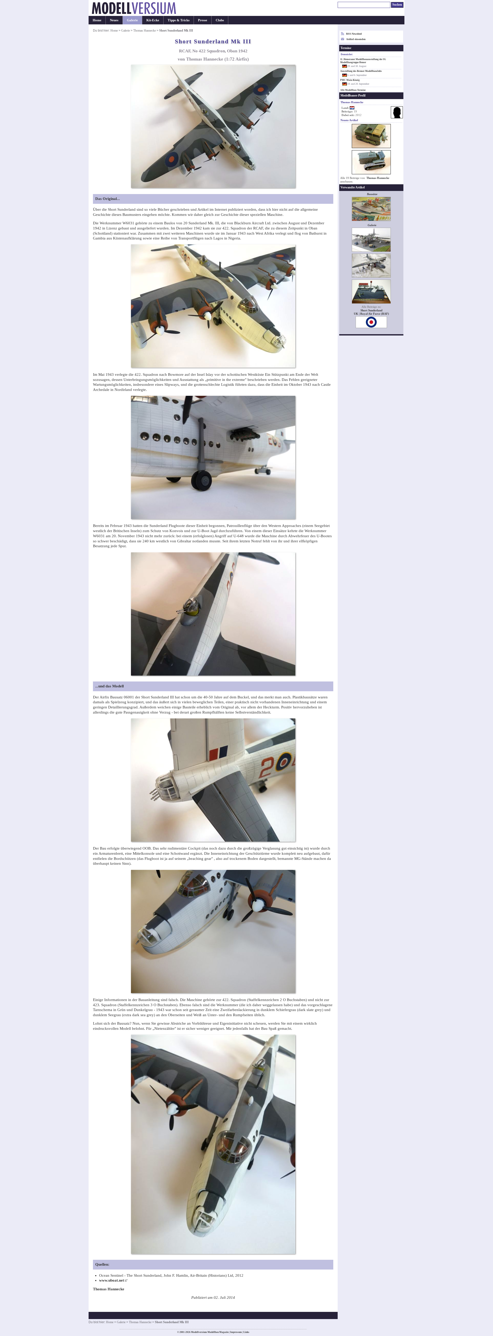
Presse (202, 20)
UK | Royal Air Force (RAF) (371, 313)
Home (97, 20)
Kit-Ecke (152, 20)
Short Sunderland (371, 310)
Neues (114, 20)
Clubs (220, 20)
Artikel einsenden (356, 39)
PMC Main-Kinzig (350, 80)
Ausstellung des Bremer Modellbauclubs (361, 71)
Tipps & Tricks (178, 20)
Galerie (132, 20)
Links (246, 1332)
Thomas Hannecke (144, 30)
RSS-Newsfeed (354, 33)
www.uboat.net (111, 1280)
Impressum (236, 1332)
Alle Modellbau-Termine (353, 90)
